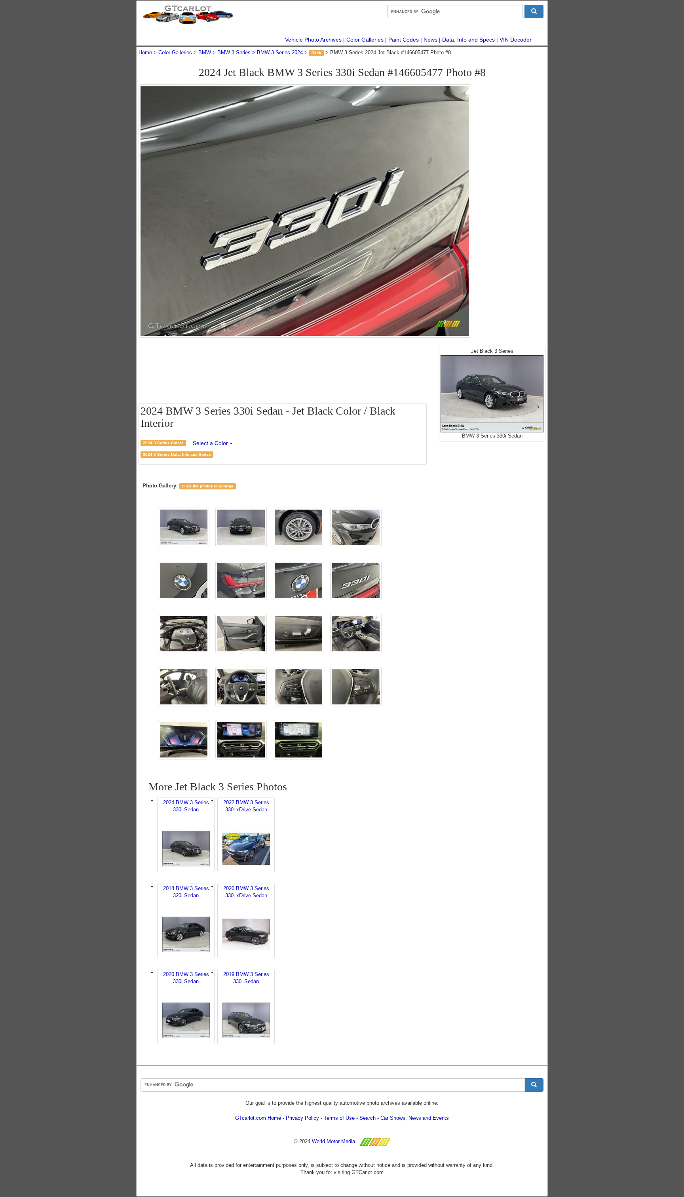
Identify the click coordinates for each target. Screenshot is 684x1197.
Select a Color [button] (211, 443)
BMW (204, 52)
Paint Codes (403, 39)
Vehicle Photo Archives (313, 39)
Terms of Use (339, 1118)
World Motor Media (333, 1141)
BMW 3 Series (234, 52)
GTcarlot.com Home (258, 1118)
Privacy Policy (302, 1118)
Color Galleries (365, 39)
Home (145, 52)
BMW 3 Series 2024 (280, 52)
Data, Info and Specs (468, 39)
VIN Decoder (516, 39)
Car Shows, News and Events (414, 1118)
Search (367, 1118)
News (430, 39)
